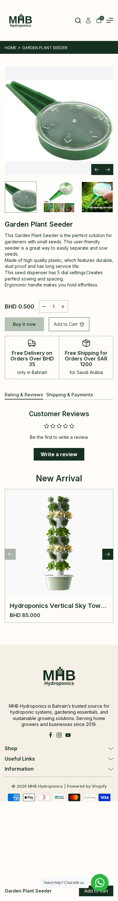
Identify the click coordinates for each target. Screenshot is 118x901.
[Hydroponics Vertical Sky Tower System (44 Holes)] (59, 543)
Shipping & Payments (69, 394)
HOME (10, 47)
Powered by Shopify (87, 786)
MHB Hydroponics (45, 786)
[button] (107, 169)
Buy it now (24, 324)
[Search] (78, 20)
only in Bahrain (32, 372)
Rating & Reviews (24, 394)
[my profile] (88, 20)
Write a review (59, 454)
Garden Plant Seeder (44, 47)
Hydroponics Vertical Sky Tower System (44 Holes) (58, 605)
